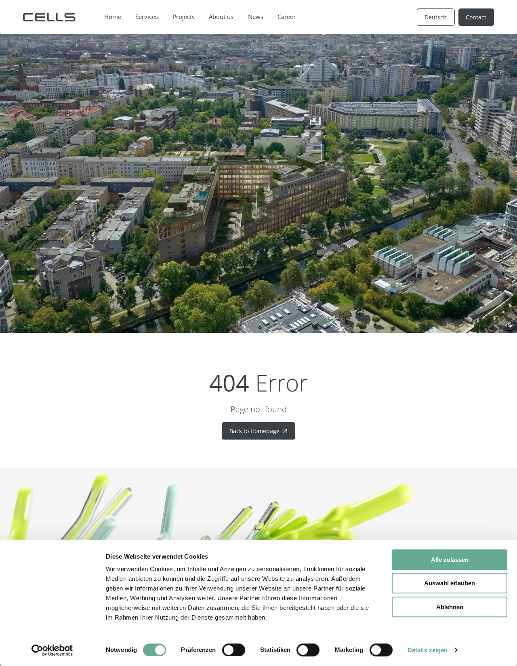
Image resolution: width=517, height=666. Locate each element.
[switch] (233, 649)
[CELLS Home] (49, 17)
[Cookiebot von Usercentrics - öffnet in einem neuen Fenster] (52, 650)
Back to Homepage (254, 431)
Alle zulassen (450, 559)
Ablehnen (449, 606)
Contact (476, 17)
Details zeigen (428, 650)
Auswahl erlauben (449, 583)
